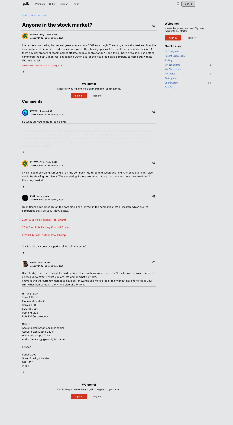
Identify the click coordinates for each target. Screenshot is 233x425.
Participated (171, 78)
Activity (168, 60)
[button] (154, 25)
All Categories (172, 51)
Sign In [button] (79, 95)
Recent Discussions (175, 55)
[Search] (178, 4)
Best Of (168, 87)
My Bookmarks (188, 64)
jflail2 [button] (32, 196)
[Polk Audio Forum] (26, 3)
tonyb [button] (33, 262)
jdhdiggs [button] (34, 111)
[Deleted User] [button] (37, 34)
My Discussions (173, 69)
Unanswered (188, 82)
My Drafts (188, 73)
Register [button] (97, 95)
